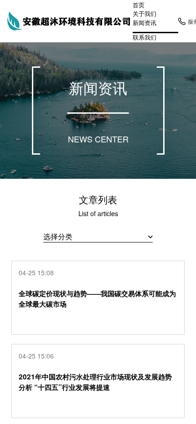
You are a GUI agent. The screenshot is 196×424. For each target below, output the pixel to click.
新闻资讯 (144, 23)
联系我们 (144, 37)
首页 (138, 4)
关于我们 (144, 13)
